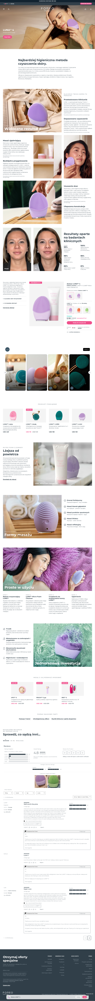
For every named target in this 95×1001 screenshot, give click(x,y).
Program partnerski (87, 962)
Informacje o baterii (47, 973)
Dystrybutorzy (88, 971)
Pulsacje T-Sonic (25, 719)
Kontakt (50, 959)
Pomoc (77, 963)
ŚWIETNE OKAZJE (86, 3)
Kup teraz (7, 37)
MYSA (90, 968)
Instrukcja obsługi (8, 307)
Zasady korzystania (87, 974)
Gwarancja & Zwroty (47, 966)
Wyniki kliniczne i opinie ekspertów (64, 719)
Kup (85, 997)
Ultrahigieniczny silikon (41, 719)
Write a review (20, 740)
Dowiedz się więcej (9, 479)
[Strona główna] (47, 9)
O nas (90, 959)
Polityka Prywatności (14, 980)
